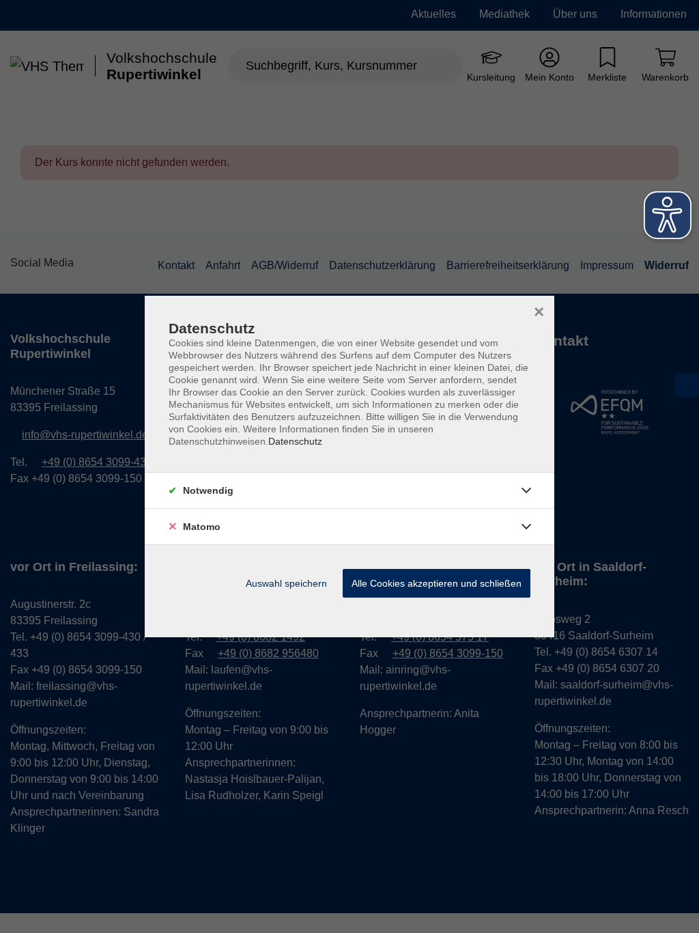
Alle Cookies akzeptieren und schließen (437, 583)
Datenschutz (295, 441)
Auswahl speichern (286, 583)
